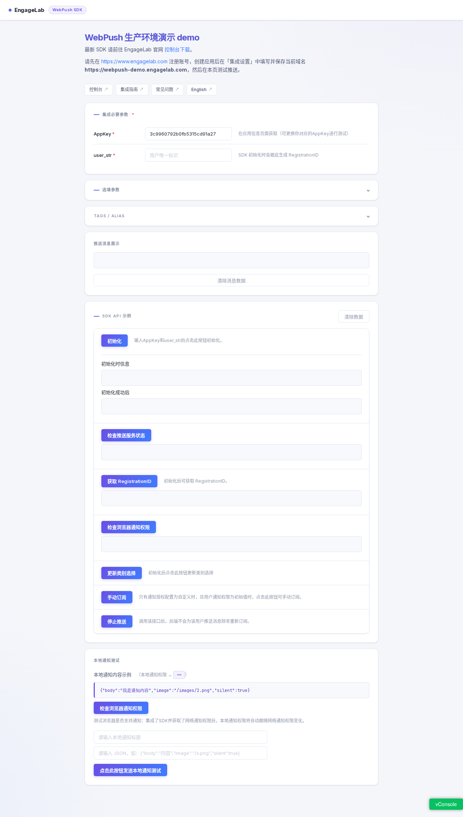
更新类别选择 (121, 573)
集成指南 (129, 89)
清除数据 (353, 317)
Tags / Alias (109, 215)
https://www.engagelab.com (134, 61)
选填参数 (111, 189)
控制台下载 (177, 49)
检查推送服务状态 (126, 435)
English (199, 89)
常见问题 (164, 89)
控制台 (95, 89)
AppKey (102, 134)
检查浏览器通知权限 (128, 527)
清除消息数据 (231, 280)
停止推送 (116, 621)
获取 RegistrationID (129, 481)
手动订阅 (116, 597)
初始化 (114, 341)
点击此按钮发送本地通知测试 (130, 770)
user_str (103, 155)
